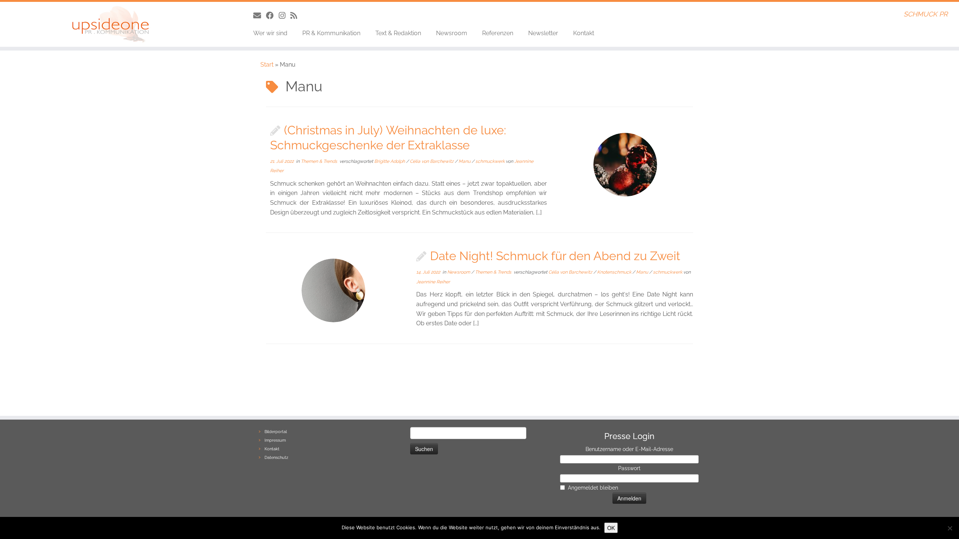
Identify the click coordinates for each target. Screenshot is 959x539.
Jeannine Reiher (433, 281)
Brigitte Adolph (390, 161)
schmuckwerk (490, 161)
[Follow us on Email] (259, 15)
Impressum (275, 440)
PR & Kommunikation (331, 33)
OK (611, 528)
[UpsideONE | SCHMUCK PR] (110, 24)
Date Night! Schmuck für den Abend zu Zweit (555, 256)
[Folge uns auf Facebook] (272, 15)
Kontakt (583, 33)
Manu (465, 161)
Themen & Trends (319, 161)
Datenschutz (276, 457)
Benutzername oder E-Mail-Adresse (629, 449)
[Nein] (949, 528)
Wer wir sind (270, 33)
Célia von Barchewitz (432, 161)
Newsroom (451, 33)
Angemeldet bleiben (593, 488)
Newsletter (543, 33)
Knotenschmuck (614, 272)
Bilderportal (275, 431)
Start (266, 64)
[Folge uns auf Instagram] (284, 15)
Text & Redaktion (398, 33)
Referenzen (497, 33)
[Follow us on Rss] (296, 15)
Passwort (629, 468)
